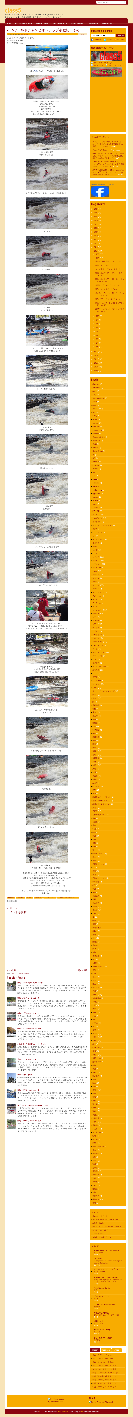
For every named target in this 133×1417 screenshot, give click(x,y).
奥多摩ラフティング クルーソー (105, 1220)
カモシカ (97, 1332)
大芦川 (95, 1009)
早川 (94, 991)
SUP (94, 476)
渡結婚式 (97, 1307)
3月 (97, 339)
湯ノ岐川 (95, 1076)
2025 (96, 213)
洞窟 (94, 1086)
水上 (94, 938)
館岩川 (95, 748)
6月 (97, 328)
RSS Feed (121, 40)
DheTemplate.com (51, 1412)
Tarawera (95, 483)
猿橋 (94, 709)
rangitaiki (95, 465)
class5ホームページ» (23, 24)
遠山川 (95, 712)
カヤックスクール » (42, 24)
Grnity (94, 416)
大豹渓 (95, 1019)
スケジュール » (92, 24)
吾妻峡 (95, 822)
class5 (13, 10)
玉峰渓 (95, 779)
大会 (94, 1016)
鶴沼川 (95, 1065)
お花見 (95, 546)
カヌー (95, 553)
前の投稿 (82, 970)
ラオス (95, 673)
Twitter (109, 40)
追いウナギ (96, 1062)
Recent (95, 1350)
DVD (94, 412)
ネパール (95, 638)
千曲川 (95, 973)
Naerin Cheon (97, 451)
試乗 (94, 885)
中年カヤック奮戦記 (101, 1313)
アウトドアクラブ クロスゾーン (106, 1269)
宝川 (94, 1164)
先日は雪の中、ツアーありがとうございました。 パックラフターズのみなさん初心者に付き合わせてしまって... (108, 155)
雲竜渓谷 (95, 705)
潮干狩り (97, 1340)
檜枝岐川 (95, 1199)
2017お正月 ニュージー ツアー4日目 (106, 1315)
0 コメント (82, 34)
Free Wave (98, 1259)
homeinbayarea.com (91, 1412)
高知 (94, 843)
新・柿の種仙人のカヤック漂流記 (106, 1250)
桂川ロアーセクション (100, 801)
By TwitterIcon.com (55, 1401)
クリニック (96, 564)
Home (9, 24)
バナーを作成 (110, 184)
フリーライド (97, 656)
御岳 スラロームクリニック (28, 1090)
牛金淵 (95, 776)
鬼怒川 (95, 755)
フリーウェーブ (98, 1234)
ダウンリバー (97, 610)
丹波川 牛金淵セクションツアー (108, 261)
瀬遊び (95, 942)
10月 (97, 316)
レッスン (95, 684)
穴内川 (95, 808)
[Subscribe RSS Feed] (115, 40)
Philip (36, 71)
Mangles (95, 433)
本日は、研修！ (99, 1323)
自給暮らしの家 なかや (101, 1237)
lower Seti (96, 426)
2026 (96, 209)
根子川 (95, 850)
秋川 (94, 889)
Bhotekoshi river (98, 398)
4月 (97, 335)
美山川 (95, 1150)
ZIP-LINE (95, 511)
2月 (97, 343)
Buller (94, 402)
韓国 (94, 744)
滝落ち (95, 1033)
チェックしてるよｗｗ (100, 150)
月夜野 (95, 811)
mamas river (97, 430)
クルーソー (96, 568)
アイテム (95, 515)
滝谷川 (95, 1030)
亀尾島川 (95, 758)
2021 (96, 228)
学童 (94, 734)
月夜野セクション (99, 815)
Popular (106, 1350)
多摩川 (95, 995)
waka (94, 504)
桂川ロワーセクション (100, 804)
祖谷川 (95, 981)
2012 (96, 359)
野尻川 (95, 1185)
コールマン (96, 575)
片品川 (95, 1161)
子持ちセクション (99, 878)
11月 (97, 258)
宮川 (94, 772)
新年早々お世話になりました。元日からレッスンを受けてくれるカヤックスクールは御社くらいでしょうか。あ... (108, 172)
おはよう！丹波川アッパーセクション (31, 1044)
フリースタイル (50, 897)
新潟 (94, 924)
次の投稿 (11, 970)
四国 (94, 871)
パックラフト (97, 642)
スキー (95, 582)
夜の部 (95, 1182)
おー (94, 536)
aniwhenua (96, 388)
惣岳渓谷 (95, 988)
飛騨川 (95, 1143)
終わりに (97, 1298)
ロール (95, 688)
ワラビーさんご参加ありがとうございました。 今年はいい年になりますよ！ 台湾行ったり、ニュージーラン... (108, 164)
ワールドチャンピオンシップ (68, 897)
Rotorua (95, 469)
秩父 (94, 1044)
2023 (96, 220)
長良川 (95, 1055)
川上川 (95, 977)
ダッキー (95, 613)
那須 (94, 1097)
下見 (94, 726)
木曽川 (95, 1178)
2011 (96, 363)
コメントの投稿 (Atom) (20, 974)
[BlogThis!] (10, 901)
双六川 (95, 984)
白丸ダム (95, 1129)
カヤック (38, 897)
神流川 (95, 935)
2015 (96, 251)
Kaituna (95, 423)
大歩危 (95, 1023)
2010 (96, 367)
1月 (97, 347)
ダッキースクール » (60, 24)
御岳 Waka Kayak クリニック (104, 1376)
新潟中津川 (96, 928)
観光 (94, 741)
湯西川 (95, 1079)
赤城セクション (98, 966)
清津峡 (95, 945)
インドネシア (97, 522)
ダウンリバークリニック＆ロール (108, 269)
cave (94, 405)
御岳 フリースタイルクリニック (30, 983)
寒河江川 (95, 737)
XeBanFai (96, 508)
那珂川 (95, 1093)
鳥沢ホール (96, 1058)
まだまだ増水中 (99, 1271)
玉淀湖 (95, 783)
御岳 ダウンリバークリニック (29, 1121)
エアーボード (97, 532)
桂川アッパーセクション (101, 797)
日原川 (95, 1122)
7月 (97, 324)
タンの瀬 (95, 621)
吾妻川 (95, 825)
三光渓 (95, 861)
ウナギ (95, 529)
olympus (95, 462)
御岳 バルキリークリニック (28, 998)
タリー (95, 617)
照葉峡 (95, 910)
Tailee (94, 479)
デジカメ (95, 631)
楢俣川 (95, 1101)
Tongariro (95, 486)
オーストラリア (98, 539)
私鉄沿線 (95, 882)
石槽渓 (95, 963)
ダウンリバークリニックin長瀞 (104, 1369)
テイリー (95, 628)
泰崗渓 (95, 1002)
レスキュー (96, 681)
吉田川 (95, 762)
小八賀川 (95, 903)
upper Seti (96, 493)
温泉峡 (95, 723)
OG (93, 458)
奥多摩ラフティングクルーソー (106, 1278)
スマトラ (95, 599)
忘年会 (95, 1168)
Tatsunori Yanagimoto (98, 184)
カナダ (29, 897)
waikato (95, 497)
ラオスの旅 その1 (24, 1075)
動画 (94, 1083)
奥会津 (95, 716)
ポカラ (95, 659)
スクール (95, 585)
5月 (97, 331)
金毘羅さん (96, 786)
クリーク (95, 561)
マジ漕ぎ (95, 663)
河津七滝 (95, 730)
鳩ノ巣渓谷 (96, 1132)
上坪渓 (95, 913)
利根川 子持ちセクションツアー (30, 1013)
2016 (96, 247)
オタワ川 (20, 897)
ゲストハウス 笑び (100, 1230)
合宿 (94, 846)
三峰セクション (98, 864)
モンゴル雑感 (98, 1253)
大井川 (95, 1012)
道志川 (95, 1090)
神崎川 (95, 931)
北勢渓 (95, 1171)
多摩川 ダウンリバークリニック (108, 285)
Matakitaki (96, 441)
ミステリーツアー (99, 666)
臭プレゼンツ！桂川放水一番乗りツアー (32, 1105)
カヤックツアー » (77, 24)
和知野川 (95, 1196)
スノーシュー (97, 596)
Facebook (97, 40)
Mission (95, 448)
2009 (96, 371)
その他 (95, 606)
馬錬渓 (95, 1125)
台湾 (94, 1005)
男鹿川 (95, 1041)
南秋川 (95, 1108)
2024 (96, 217)
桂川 (94, 793)
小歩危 (95, 906)
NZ (93, 455)
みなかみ (95, 670)
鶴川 (94, 1069)
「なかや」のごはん (101, 1296)
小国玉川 (95, 896)
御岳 (94, 829)
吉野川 (95, 765)
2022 (96, 224)
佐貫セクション (98, 854)
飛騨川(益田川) (98, 1146)
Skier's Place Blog (102, 1330)
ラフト (95, 677)
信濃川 (95, 920)
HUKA (94, 419)
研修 (94, 818)
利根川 (95, 1192)
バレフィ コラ (97, 645)
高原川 (95, 839)
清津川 (95, 949)
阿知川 (95, 695)
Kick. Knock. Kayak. (102, 1288)
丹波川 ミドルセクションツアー (30, 1059)
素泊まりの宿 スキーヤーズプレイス (106, 1227)
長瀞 (94, 1051)
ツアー (95, 624)
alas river (95, 384)
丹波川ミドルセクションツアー (29, 1029)
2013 (96, 355)
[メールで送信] (8, 901)
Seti (93, 472)
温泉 (94, 719)
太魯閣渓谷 (96, 998)
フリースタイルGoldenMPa (104, 1305)
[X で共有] (13, 901)
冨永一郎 (95, 1154)
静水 (94, 959)
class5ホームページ (100, 1216)
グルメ (95, 571)
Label (116, 1350)
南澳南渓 (95, 1118)
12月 (97, 254)
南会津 (95, 1104)
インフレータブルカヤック (102, 525)
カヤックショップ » (108, 24)
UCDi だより (99, 1321)
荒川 (94, 836)
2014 (96, 352)
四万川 (95, 875)
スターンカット (98, 592)
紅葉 (94, 832)
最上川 (95, 857)
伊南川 (95, 698)
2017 (96, 243)
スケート (95, 589)
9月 (97, 320)
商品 (94, 892)
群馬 (94, 790)
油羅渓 (95, 1189)
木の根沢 (95, 1175)
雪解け (95, 970)
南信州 (95, 1111)
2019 (96, 236)
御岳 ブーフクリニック (104, 265)
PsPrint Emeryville (74, 1412)
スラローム (96, 603)
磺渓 (94, 1203)
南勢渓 (95, 1115)
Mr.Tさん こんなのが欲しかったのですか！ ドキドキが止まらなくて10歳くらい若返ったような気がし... (108, 144)
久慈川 (95, 769)
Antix (94, 391)
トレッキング (97, 635)
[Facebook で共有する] (15, 901)
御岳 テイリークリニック (102, 1355)
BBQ (94, 395)
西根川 (95, 952)
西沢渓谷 (95, 956)
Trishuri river (97, 490)
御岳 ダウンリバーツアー (102, 1359)
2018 (96, 240)
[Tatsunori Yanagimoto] (100, 196)
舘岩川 (95, 751)
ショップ (95, 578)
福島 (94, 1157)
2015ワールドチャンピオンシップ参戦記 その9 (44, 30)
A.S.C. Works (98, 1223)
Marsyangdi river (98, 437)
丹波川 (95, 1037)
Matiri (94, 444)
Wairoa (95, 500)
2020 (96, 232)
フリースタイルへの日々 (103, 1338)
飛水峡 (95, 1139)
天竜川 (95, 1072)
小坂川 (95, 899)
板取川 (95, 1136)
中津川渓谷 (96, 1048)
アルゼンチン (97, 518)
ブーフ (95, 649)
